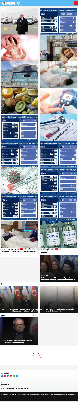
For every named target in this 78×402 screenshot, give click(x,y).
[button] (70, 252)
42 (59, 248)
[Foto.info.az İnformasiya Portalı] (10, 3)
